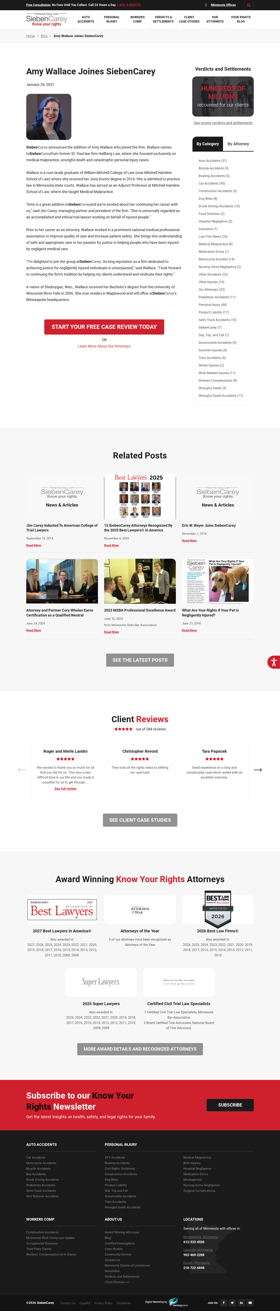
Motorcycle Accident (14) (217, 259)
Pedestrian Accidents (40, 1185)
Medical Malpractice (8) (216, 244)
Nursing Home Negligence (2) (220, 267)
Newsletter (112, 1271)
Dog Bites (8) (208, 199)
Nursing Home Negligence (201, 1185)
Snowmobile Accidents (120, 1196)
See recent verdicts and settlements (223, 123)
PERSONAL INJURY (121, 1144)
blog (44, 36)
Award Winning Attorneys (122, 1232)
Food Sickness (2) (212, 214)
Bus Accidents (36, 1174)
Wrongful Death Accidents (122, 1207)
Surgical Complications (199, 1191)
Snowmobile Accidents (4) (218, 343)
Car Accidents (36, 1157)
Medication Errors (195, 1174)
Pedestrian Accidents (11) (217, 297)
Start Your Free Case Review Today (104, 326)
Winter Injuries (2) (211, 365)
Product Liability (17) (214, 312)
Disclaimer (124, 1303)
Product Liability (116, 1185)
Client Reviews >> (117, 1282)
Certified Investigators (120, 1243)
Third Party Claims (38, 1249)
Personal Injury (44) (213, 305)
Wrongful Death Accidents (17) (221, 396)
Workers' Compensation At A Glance (51, 1254)
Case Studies (114, 1249)
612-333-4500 (193, 1242)
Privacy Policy (103, 1303)
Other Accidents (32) (213, 274)
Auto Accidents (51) (213, 161)
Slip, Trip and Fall (116, 1191)
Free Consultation (38, 5)
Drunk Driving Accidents (42, 1180)
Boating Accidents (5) (214, 176)
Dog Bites (111, 1180)
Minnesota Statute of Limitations (127, 1265)
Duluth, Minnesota (196, 1262)
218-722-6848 (193, 1268)
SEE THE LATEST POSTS (140, 660)
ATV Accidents (115, 1157)
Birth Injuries (192, 1163)
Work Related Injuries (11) (217, 373)
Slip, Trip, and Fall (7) (214, 335)
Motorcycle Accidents (41, 1163)
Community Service (118, 1254)
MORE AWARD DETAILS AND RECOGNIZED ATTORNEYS (140, 1049)
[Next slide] (258, 770)
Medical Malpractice (197, 1157)
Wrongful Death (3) (212, 388)
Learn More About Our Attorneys (104, 346)
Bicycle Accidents (38, 1168)
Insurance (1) (208, 229)
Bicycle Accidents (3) (214, 168)
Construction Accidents (121, 1174)
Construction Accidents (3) (218, 191)
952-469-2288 (193, 1255)
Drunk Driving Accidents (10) (219, 206)
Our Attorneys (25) (212, 290)
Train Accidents (115, 1202)
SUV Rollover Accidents (42, 1196)
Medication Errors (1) (214, 252)
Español (85, 1303)
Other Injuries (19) (211, 282)
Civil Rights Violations (120, 1168)
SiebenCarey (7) (210, 327)
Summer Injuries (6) (213, 350)
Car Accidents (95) (212, 183)
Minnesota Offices (223, 5)
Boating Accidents (117, 1163)
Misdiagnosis (192, 1180)
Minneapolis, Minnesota (200, 1237)
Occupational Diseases (42, 1243)
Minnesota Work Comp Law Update (50, 1238)
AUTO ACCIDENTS (41, 1144)
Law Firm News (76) (213, 236)
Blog (108, 1238)
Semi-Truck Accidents (41, 1191)
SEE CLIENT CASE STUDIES (140, 820)
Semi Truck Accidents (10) (218, 320)
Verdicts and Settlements (122, 1276)
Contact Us (112, 1260)
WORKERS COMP (40, 1219)
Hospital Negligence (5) (215, 221)
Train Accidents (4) (212, 358)
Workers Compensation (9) (218, 381)
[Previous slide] (22, 770)
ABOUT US (113, 1219)
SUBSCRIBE (230, 1105)
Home (30, 36)
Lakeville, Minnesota (198, 1250)
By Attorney (238, 143)
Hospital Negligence (197, 1168)
